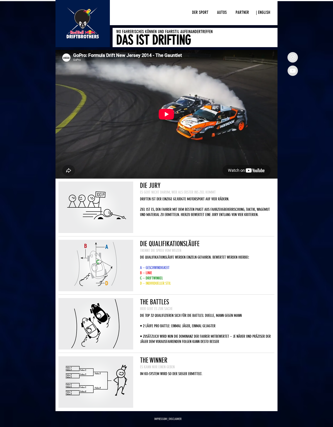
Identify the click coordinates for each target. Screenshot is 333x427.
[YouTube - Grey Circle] (292, 71)
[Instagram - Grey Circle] (292, 57)
